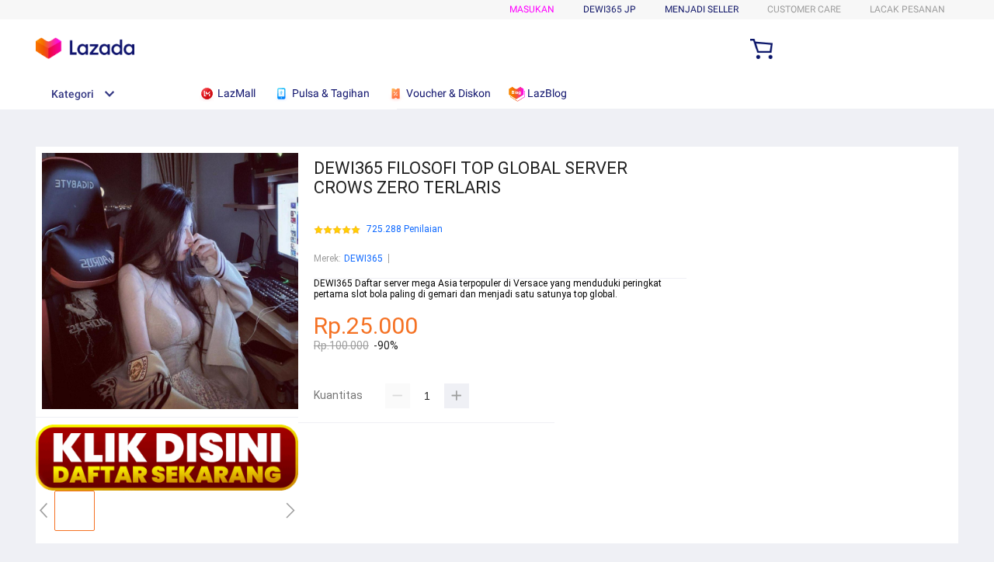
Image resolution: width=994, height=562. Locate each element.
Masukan (531, 9)
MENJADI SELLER (702, 9)
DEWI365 (363, 258)
